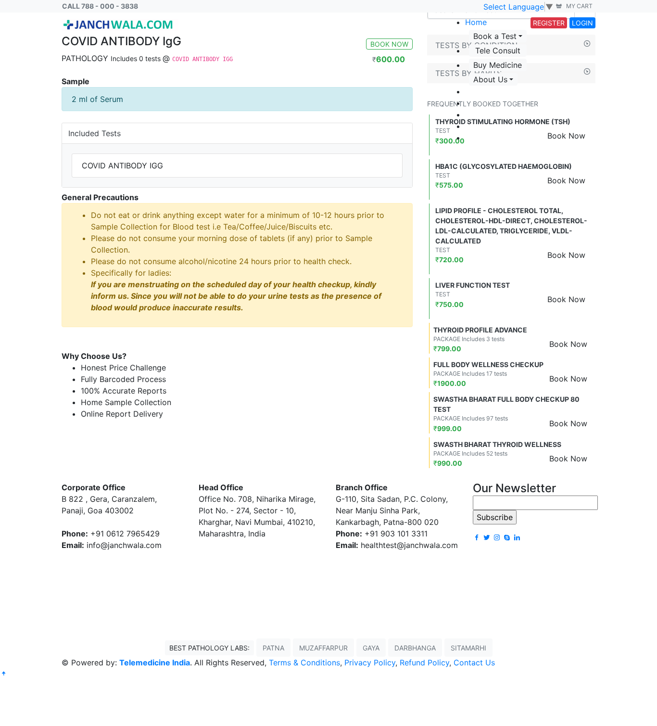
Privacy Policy (369, 662)
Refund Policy (424, 662)
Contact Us (474, 662)
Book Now (566, 180)
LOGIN (582, 23)
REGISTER (549, 23)
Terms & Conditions (304, 662)
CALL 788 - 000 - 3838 (100, 6)
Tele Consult (497, 50)
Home (476, 22)
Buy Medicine (497, 65)
